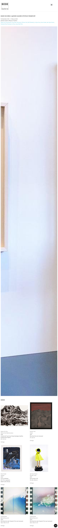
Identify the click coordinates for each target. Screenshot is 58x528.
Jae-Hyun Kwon (50, 22)
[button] (51, 5)
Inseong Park (4, 24)
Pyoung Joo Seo (11, 24)
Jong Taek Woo (19, 24)
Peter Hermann (17, 22)
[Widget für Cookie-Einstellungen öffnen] (55, 525)
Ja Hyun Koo (37, 22)
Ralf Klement (31, 22)
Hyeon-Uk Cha (4, 22)
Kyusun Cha (11, 22)
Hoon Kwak (43, 22)
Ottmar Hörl (24, 22)
